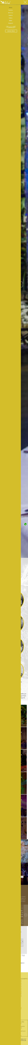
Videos (10, 18)
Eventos (10, 10)
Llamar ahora (11, 31)
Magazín (10, 23)
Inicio (10, 7)
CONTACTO (11, 27)
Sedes (10, 20)
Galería (11, 15)
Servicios (10, 12)
